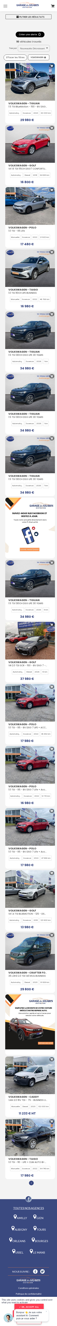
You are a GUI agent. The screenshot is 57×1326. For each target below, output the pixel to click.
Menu (5, 6)
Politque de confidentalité (28, 1293)
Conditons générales (28, 1288)
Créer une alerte (28, 34)
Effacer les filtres (15, 57)
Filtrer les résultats (31, 17)
